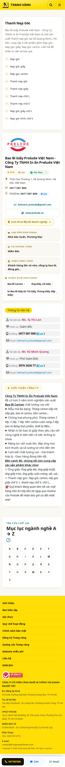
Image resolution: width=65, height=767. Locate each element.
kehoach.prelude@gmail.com (34, 340)
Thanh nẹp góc (19, 81)
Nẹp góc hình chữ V (21, 118)
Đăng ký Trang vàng (14, 637)
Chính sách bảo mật (14, 630)
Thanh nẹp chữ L (20, 96)
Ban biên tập (10, 610)
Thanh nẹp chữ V (20, 103)
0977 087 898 (18, 188)
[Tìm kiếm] (50, 5)
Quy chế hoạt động (13, 623)
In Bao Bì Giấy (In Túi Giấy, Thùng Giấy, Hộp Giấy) (31, 293)
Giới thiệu (8, 603)
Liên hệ (6, 658)
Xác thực (7, 617)
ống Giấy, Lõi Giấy (41, 284)
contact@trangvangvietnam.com (17, 744)
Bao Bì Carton (15, 284)
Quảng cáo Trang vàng (15, 644)
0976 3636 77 (27, 365)
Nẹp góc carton (19, 74)
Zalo (45, 194)
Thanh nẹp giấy (19, 88)
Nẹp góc (15, 59)
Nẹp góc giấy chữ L (21, 111)
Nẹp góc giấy (17, 66)
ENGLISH (7, 665)
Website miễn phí (12, 651)
